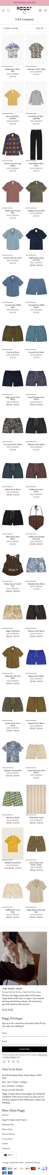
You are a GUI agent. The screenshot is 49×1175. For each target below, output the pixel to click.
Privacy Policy (42, 1055)
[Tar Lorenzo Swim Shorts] (12, 425)
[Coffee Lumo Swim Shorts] (36, 470)
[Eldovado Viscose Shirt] (12, 751)
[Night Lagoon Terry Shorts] (12, 378)
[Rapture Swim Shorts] (36, 657)
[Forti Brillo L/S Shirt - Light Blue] (36, 97)
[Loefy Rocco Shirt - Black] (36, 50)
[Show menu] (3, 10)
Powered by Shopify (33, 1162)
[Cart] (45, 10)
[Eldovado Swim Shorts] (36, 565)
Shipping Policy (8, 1124)
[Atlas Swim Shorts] (12, 799)
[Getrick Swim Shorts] (12, 470)
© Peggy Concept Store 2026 (12, 1162)
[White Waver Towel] (36, 799)
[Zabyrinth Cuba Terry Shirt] (12, 657)
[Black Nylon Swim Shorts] (12, 518)
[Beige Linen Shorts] (12, 612)
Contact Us (6, 1148)
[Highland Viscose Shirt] (36, 192)
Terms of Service (10, 1057)
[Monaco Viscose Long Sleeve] (12, 144)
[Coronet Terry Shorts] (36, 333)
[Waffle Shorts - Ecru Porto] (12, 891)
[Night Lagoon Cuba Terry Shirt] (36, 239)
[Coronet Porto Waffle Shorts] (36, 286)
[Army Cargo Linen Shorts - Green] (36, 844)
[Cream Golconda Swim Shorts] (36, 751)
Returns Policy (7, 1129)
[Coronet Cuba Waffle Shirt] (12, 286)
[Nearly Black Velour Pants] (36, 144)
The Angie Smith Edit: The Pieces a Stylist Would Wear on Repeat (21, 992)
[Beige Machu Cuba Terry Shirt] (36, 891)
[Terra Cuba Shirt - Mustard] (12, 97)
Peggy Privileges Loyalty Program (14, 1120)
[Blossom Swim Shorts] (36, 612)
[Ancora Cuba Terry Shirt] (12, 239)
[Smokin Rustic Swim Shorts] (12, 704)
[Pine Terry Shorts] (12, 333)
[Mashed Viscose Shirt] (12, 844)
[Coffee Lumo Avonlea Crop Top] (36, 518)
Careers (5, 1143)
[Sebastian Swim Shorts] (36, 425)
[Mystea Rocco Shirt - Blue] (12, 50)
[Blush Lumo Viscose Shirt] (12, 192)
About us (5, 1115)
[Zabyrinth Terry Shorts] (36, 704)
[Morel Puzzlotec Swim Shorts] (36, 378)
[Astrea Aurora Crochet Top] (12, 565)
